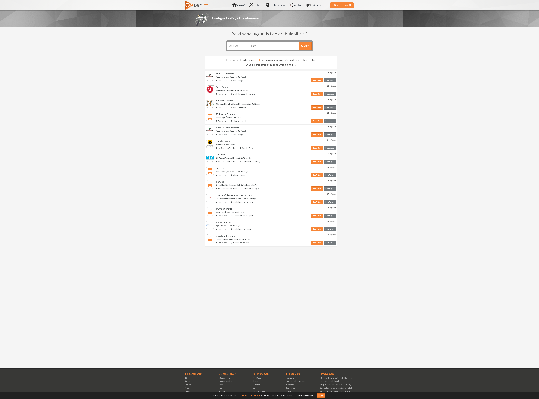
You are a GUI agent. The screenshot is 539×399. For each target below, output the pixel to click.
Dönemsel (290, 384)
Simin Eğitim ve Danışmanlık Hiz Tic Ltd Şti (233, 239)
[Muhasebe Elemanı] (210, 116)
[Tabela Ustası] (210, 144)
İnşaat (187, 381)
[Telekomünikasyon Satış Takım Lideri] (210, 198)
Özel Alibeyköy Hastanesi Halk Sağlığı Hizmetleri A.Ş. (237, 185)
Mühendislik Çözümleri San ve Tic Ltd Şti (232, 171)
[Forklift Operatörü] (210, 76)
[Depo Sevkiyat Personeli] (210, 130)
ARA (306, 46)
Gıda (187, 388)
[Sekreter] (210, 171)
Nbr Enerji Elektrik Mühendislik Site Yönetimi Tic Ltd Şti (238, 104)
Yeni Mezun (257, 378)
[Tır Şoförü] (210, 157)
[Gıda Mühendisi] (210, 225)
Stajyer (289, 391)
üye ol (256, 60)
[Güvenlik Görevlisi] (210, 103)
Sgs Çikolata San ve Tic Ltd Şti (228, 225)
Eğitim (187, 378)
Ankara (222, 384)
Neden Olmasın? (278, 5)
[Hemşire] (210, 184)
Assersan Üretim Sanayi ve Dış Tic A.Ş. (231, 77)
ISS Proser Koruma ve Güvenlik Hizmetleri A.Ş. (338, 378)
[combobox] (237, 46)
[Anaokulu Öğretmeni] (210, 238)
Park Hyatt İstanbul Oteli (329, 381)
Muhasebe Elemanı (225, 114)
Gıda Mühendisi (223, 222)
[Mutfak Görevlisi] (210, 211)
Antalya (222, 391)
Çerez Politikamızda (251, 395)
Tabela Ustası (223, 141)
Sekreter (220, 168)
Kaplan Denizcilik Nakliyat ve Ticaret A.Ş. (336, 391)
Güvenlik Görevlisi (224, 100)
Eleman (255, 381)
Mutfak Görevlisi (224, 208)
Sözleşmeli (290, 388)
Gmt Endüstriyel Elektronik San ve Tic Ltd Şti (337, 388)
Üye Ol (348, 5)
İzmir (221, 388)
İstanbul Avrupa (225, 378)
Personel (256, 384)
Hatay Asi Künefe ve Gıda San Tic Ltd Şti (232, 90)
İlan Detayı (317, 80)
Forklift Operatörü (225, 73)
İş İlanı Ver (317, 5)
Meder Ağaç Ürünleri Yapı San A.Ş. (229, 117)
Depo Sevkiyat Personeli (227, 127)
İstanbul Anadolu (225, 381)
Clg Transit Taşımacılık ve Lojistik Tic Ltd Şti (233, 158)
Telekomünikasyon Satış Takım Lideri (234, 195)
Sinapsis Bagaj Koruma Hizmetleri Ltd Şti (336, 384)
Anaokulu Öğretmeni (226, 236)
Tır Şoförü (221, 154)
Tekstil (187, 391)
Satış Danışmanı (259, 391)
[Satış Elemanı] (210, 89)
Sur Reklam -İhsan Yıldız (225, 144)
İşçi (254, 388)
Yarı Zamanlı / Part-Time (295, 381)
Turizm (188, 384)
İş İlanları (259, 5)
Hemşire (220, 181)
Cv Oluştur (298, 5)
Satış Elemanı (222, 87)
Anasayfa (241, 5)
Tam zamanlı (291, 378)
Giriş (336, 5)
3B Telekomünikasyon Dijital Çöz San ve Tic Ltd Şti (236, 198)
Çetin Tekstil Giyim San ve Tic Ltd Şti (230, 212)
